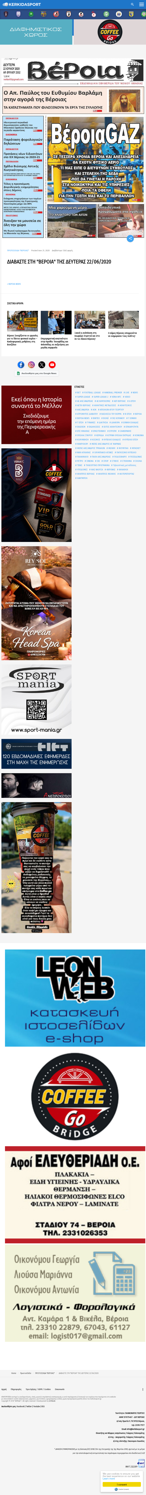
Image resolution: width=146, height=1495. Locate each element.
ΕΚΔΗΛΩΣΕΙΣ (94, 426)
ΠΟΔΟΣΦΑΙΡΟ (120, 456)
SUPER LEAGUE (83, 396)
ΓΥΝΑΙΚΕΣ (90, 422)
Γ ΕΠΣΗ (80, 422)
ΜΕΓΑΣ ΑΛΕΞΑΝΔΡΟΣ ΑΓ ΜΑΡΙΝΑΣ (106, 444)
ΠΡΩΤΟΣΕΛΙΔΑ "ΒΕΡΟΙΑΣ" (18, 250)
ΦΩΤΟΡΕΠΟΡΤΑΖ (126, 473)
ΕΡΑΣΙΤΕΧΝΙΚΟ (99, 431)
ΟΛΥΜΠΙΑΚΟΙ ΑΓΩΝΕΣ (103, 452)
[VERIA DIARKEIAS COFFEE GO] (36, 495)
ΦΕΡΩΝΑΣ (110, 469)
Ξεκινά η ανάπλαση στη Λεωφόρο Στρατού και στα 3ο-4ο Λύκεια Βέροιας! (87, 336)
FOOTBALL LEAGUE (92, 392)
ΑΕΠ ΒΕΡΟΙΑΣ (119, 401)
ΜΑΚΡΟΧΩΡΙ (82, 444)
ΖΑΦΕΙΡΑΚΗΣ (125, 431)
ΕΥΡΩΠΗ (112, 431)
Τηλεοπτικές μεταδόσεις (124, 465)
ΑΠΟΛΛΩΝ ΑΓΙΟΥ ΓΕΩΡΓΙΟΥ (111, 409)
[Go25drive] (36, 867)
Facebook (20, 1406)
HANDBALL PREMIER (113, 392)
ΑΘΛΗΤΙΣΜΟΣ (125, 405)
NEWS (135, 392)
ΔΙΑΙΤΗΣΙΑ (103, 422)
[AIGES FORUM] (36, 415)
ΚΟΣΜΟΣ (96, 439)
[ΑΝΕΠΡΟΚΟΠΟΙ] (36, 785)
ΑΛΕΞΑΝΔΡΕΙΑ (83, 409)
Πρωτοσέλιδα (25, 1373)
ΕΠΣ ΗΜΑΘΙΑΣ (83, 431)
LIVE (127, 392)
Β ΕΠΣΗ (127, 414)
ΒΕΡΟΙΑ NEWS (15, 284)
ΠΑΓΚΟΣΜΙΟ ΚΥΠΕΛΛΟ (126, 452)
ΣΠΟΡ (105, 461)
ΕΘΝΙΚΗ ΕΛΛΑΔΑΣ (130, 422)
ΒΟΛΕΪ (106, 418)
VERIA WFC (116, 396)
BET (79, 392)
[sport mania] (36, 699)
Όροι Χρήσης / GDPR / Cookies (38, 1389)
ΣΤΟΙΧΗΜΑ (127, 461)
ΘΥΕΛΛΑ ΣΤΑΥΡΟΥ (85, 435)
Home (13, 1373)
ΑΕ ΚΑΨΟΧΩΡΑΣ (103, 401)
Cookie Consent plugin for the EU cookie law (122, 1489)
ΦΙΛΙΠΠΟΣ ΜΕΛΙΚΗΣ (107, 473)
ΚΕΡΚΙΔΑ (100, 435)
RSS (43, 1406)
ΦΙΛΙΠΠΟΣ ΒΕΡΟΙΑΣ (86, 473)
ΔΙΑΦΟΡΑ (115, 422)
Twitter (29, 1406)
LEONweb (52, 1401)
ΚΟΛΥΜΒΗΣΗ (83, 439)
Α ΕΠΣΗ (132, 401)
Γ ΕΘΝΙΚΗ (132, 418)
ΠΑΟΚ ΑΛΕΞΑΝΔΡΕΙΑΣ (101, 456)
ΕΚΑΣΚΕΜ (81, 426)
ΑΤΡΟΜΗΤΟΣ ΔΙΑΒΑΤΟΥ (87, 414)
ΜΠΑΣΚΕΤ (135, 448)
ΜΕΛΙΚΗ (111, 448)
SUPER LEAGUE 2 (100, 396)
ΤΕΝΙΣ (79, 465)
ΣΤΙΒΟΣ (115, 461)
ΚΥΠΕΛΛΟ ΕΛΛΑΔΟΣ (112, 439)
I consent (122, 1484)
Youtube (36, 1406)
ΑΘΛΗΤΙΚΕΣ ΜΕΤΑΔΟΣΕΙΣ (105, 405)
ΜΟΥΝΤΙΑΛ (123, 448)
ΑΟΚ (94, 409)
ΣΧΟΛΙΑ (138, 461)
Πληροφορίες (16, 1389)
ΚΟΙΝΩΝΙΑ (139, 435)
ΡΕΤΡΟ (80, 461)
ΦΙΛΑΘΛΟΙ (123, 469)
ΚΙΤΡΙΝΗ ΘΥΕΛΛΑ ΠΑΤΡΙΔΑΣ (119, 435)
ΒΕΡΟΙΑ (138, 414)
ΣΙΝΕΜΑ (89, 461)
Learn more (109, 1478)
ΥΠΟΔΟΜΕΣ (82, 469)
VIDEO (127, 396)
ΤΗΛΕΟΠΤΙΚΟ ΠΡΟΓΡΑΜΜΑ (97, 465)
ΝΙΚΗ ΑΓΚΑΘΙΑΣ (84, 452)
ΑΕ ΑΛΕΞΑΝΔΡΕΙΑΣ (85, 401)
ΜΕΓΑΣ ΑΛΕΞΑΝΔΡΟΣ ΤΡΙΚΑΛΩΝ (91, 448)
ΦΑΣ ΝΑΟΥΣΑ (97, 469)
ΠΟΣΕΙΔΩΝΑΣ (136, 456)
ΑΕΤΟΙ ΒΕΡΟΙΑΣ (84, 405)
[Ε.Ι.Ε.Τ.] (36, 754)
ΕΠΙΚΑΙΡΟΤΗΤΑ (131, 426)
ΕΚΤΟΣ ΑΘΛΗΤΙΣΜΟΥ (112, 426)
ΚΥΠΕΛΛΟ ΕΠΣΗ (131, 439)
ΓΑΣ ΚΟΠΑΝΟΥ (118, 418)
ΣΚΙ (98, 461)
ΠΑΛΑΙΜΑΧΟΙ (82, 456)
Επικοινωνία (59, 1389)
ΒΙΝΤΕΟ (96, 418)
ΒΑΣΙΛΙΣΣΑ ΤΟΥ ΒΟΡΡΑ (111, 414)
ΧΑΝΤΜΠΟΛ (82, 478)
